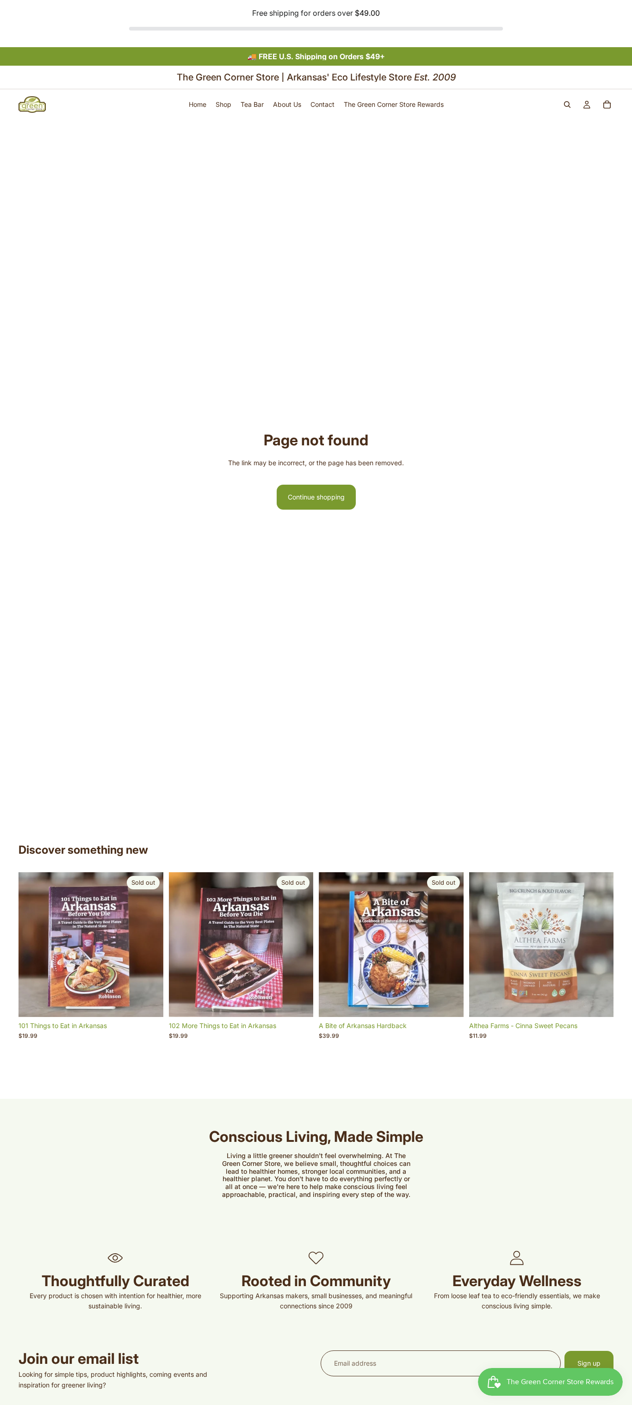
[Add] (599, 1002)
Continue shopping (316, 497)
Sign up (589, 1363)
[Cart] (607, 104)
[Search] (567, 104)
